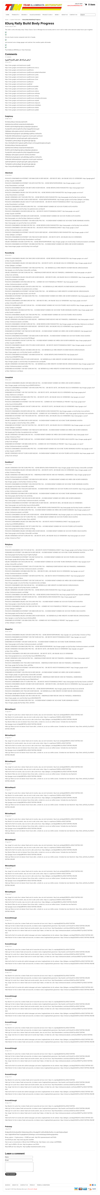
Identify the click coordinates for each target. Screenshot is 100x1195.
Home (6, 19)
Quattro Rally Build (15, 19)
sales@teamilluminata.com (74, 5)
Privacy (32, 1185)
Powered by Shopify (32, 1189)
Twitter (95, 1184)
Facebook (93, 1184)
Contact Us (24, 1185)
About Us (15, 1185)
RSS (90, 1184)
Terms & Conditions (43, 1185)
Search (7, 1185)
